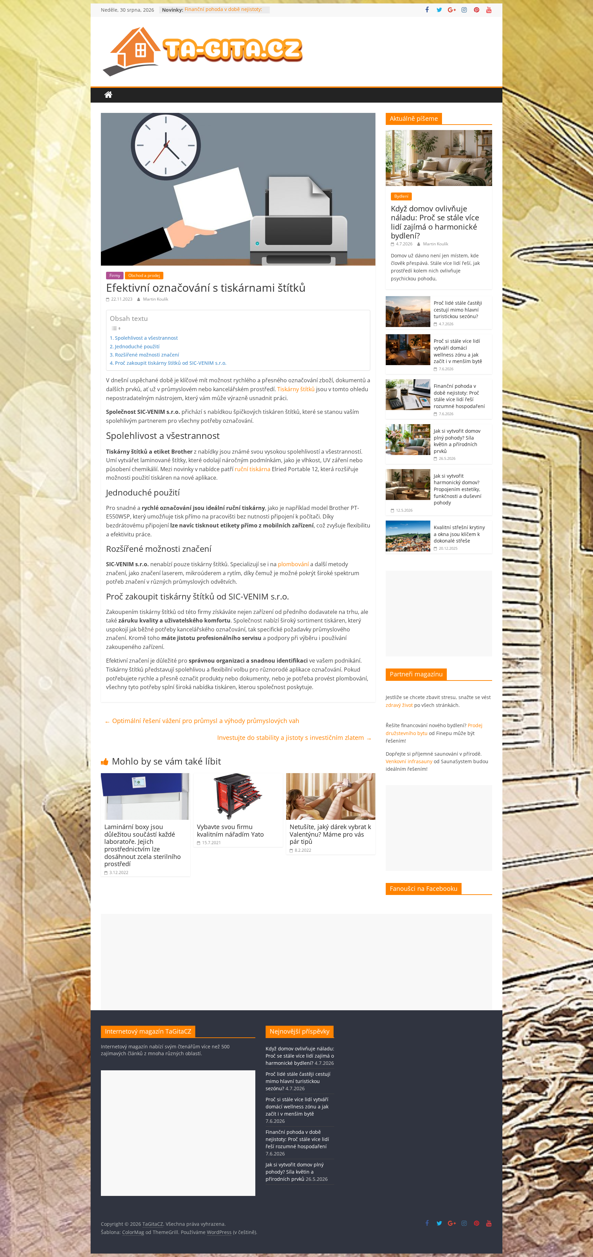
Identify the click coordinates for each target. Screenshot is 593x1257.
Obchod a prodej (144, 275)
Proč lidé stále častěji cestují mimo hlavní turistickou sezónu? (458, 309)
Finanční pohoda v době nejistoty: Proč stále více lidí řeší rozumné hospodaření (459, 396)
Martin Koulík (155, 299)
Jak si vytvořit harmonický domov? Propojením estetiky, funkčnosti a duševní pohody (457, 489)
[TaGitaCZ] (108, 95)
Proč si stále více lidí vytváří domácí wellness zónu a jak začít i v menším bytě (458, 351)
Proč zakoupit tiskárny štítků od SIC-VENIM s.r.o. (170, 363)
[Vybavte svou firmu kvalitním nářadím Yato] (238, 777)
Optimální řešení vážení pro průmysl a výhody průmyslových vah (201, 721)
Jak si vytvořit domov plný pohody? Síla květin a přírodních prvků (457, 441)
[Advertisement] (439, 613)
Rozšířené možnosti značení (147, 354)
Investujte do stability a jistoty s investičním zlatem (294, 737)
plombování (293, 564)
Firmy (114, 275)
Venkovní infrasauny (409, 761)
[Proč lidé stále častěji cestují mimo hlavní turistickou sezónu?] (408, 299)
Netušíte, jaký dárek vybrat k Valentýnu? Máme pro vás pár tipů (330, 834)
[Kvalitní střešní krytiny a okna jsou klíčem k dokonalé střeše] (408, 524)
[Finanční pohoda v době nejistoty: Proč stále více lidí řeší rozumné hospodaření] (408, 383)
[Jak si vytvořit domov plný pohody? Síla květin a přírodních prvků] (408, 427)
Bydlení (401, 196)
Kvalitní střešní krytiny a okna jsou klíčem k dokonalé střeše (459, 534)
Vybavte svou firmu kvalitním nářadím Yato (230, 830)
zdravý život (399, 705)
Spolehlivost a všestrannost (146, 338)
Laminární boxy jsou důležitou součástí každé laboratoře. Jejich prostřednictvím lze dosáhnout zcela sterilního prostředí (142, 845)
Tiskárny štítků (296, 389)
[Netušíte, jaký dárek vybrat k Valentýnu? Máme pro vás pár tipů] (330, 777)
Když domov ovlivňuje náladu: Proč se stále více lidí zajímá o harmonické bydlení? (435, 222)
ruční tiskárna (252, 469)
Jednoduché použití (137, 346)
